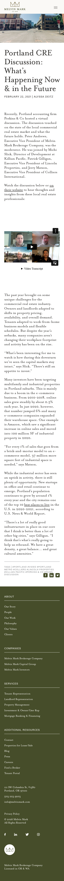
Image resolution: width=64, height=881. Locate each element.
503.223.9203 (12, 796)
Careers (8, 762)
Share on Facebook (45, 575)
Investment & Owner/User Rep (21, 710)
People (8, 612)
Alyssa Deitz (43, 96)
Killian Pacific (15, 571)
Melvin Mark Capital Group (20, 664)
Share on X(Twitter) (57, 575)
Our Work (9, 617)
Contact (8, 739)
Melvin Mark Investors (17, 669)
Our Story (9, 606)
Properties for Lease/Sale (18, 745)
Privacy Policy (12, 813)
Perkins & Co (35, 571)
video (32, 566)
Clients (8, 634)
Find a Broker (12, 767)
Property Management (17, 704)
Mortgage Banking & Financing (22, 715)
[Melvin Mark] (15, 7)
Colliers (20, 569)
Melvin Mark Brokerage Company (23, 658)
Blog (6, 750)
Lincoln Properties (41, 569)
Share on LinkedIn (51, 575)
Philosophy (10, 623)
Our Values (10, 628)
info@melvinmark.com (17, 801)
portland (20, 566)
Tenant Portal (12, 773)
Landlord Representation (18, 699)
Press (7, 756)
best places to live (37, 504)
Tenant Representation (17, 693)
